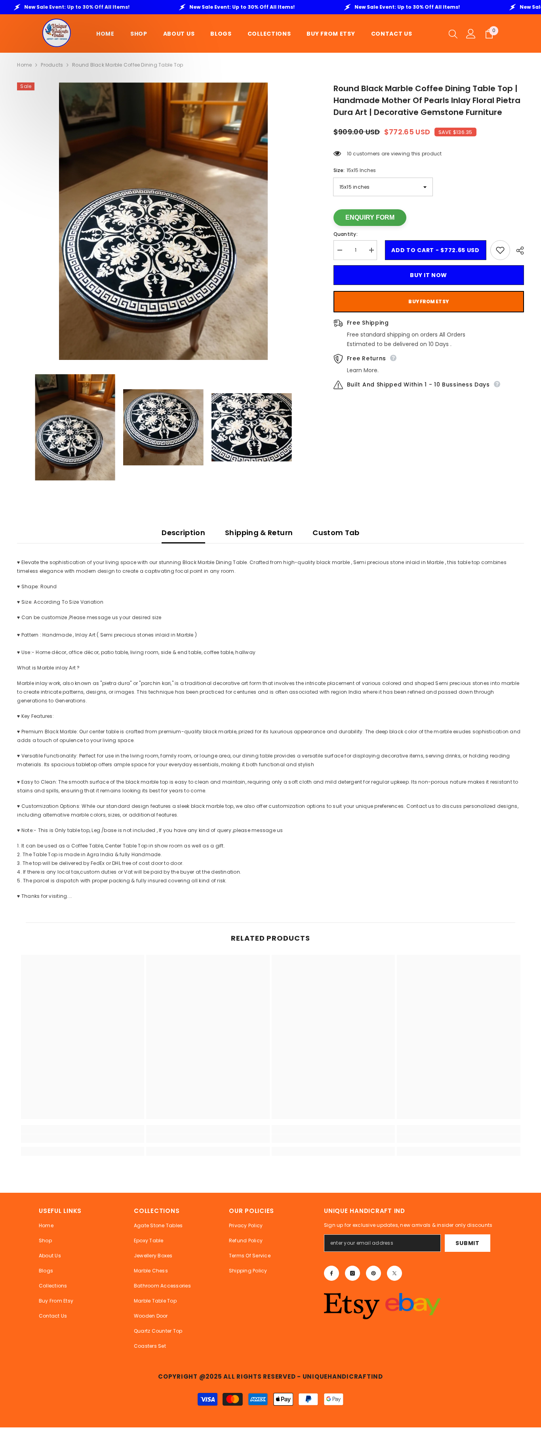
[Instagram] (352, 1273)
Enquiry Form (369, 217)
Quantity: (345, 234)
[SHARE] (517, 250)
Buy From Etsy (428, 301)
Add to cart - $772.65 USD (433, 250)
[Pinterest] (373, 1273)
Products (52, 64)
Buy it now (428, 275)
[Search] (453, 33)
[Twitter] (394, 1273)
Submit (467, 1243)
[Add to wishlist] (500, 250)
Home (24, 64)
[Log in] (471, 33)
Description (183, 533)
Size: (354, 170)
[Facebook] (331, 1273)
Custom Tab (336, 533)
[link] (83, 1138)
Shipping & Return (259, 533)
